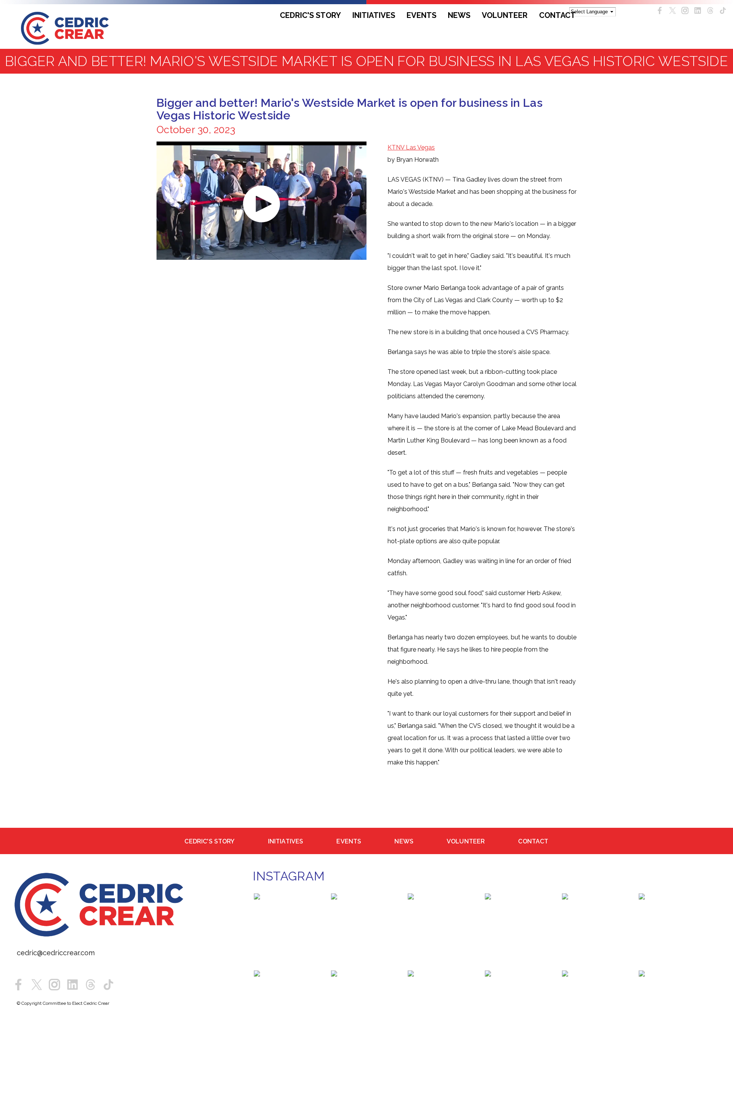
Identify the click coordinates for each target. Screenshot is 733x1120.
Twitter (672, 10)
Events (421, 15)
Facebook (660, 10)
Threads (710, 10)
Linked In (697, 10)
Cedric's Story (310, 15)
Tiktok (108, 986)
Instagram (685, 10)
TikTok (723, 10)
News (459, 15)
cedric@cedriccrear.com (56, 955)
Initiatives (373, 15)
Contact (557, 15)
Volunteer (505, 15)
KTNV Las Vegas (411, 147)
